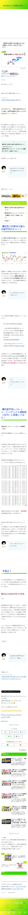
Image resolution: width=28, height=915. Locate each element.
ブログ (7, 907)
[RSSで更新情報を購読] (20, 744)
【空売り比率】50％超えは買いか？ (11, 100)
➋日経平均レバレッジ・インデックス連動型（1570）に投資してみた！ (14, 215)
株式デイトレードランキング (8, 76)
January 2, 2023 (19, 345)
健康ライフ (14, 910)
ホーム (7, 905)
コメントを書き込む (14, 879)
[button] (18, 736)
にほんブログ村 (5, 73)
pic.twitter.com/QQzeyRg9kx (11, 339)
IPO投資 (21, 905)
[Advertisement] (14, 24)
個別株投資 (5, 721)
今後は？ (7, 220)
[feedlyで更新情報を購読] (7, 744)
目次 (12, 203)
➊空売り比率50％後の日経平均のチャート (15, 209)
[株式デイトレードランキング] (14, 73)
